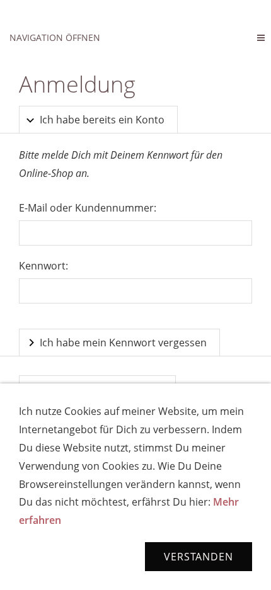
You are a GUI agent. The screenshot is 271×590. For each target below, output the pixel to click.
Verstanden (198, 557)
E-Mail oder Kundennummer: (87, 208)
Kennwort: (43, 266)
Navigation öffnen (54, 37)
